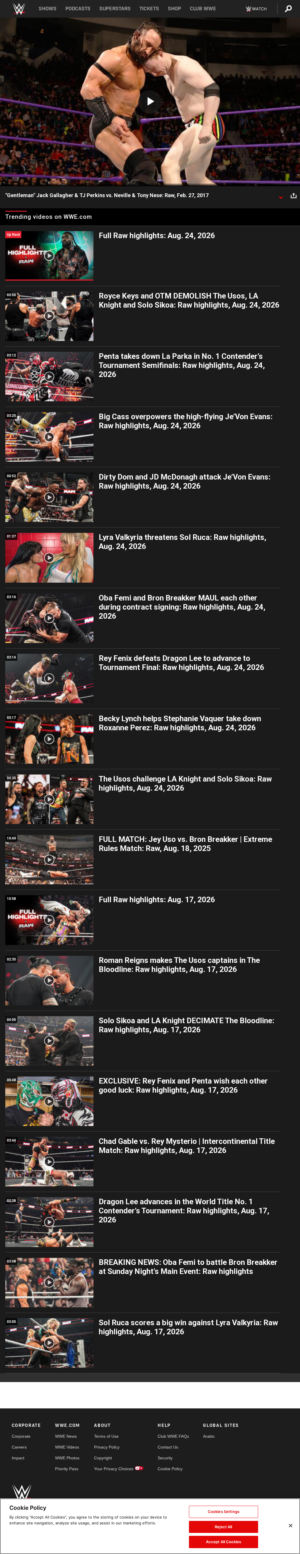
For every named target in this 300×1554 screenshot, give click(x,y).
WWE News (66, 1436)
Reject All (223, 1526)
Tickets (149, 8)
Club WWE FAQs (173, 1436)
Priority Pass (66, 1468)
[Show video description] (280, 195)
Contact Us (168, 1447)
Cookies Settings (223, 1511)
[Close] (290, 1525)
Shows (48, 8)
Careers (19, 1447)
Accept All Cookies (223, 1541)
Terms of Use (106, 1436)
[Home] (18, 9)
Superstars (115, 8)
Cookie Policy (170, 1468)
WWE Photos (67, 1458)
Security (165, 1458)
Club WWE (203, 8)
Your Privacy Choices (113, 1468)
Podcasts (78, 8)
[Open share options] (293, 195)
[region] (150, 1526)
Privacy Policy (107, 1447)
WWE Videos (67, 1447)
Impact (18, 1458)
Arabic (209, 1436)
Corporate (21, 1436)
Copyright (103, 1458)
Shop (174, 8)
